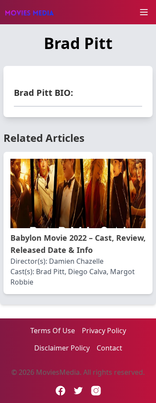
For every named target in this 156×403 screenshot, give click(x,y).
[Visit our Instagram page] (96, 390)
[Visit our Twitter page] (78, 390)
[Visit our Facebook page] (60, 390)
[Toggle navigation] (144, 12)
